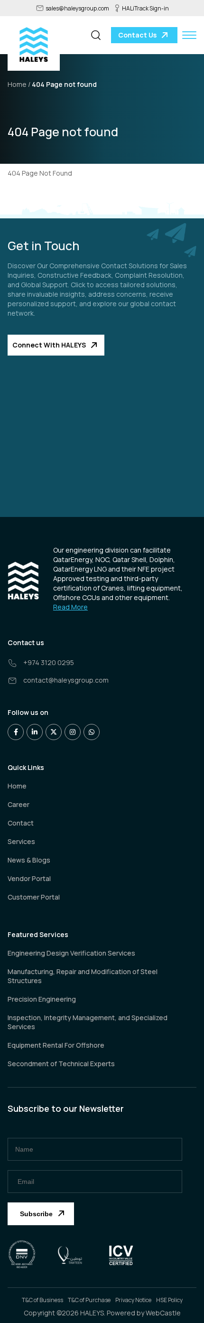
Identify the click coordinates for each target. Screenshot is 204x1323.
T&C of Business (42, 1300)
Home (17, 785)
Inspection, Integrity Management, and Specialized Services (87, 1022)
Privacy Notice (133, 1300)
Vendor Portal (29, 878)
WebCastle (163, 1312)
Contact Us (137, 34)
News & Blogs (29, 859)
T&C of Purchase (89, 1300)
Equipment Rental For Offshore (56, 1045)
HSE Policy (169, 1300)
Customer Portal (34, 896)
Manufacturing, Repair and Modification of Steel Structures (83, 976)
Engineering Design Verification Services (71, 952)
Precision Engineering (42, 999)
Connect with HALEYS (49, 344)
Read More (70, 606)
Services (21, 841)
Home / (19, 84)
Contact (21, 822)
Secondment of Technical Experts (61, 1063)
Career (18, 804)
